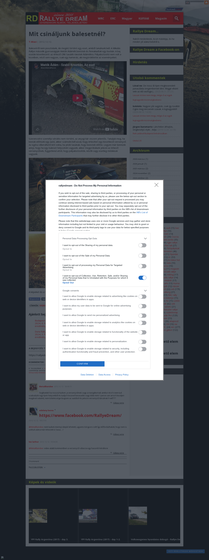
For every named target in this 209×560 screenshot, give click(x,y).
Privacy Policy (122, 374)
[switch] (142, 245)
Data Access (104, 374)
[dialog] (104, 280)
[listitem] (104, 238)
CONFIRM (82, 364)
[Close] (157, 186)
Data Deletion (87, 374)
